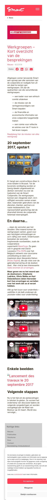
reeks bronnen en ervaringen (20, 268)
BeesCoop (23, 246)
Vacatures (11, 437)
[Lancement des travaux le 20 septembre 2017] (23, 380)
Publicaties (11, 435)
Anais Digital (13, 260)
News (11, 18)
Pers (9, 440)
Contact (10, 443)
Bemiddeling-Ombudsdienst (18, 446)
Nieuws (10, 65)
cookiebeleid (18, 474)
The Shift (21, 251)
